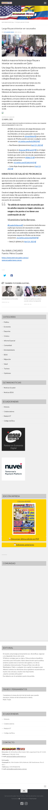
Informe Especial (8, 22)
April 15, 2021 (36, 145)
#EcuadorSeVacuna (14, 225)
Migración (7, 359)
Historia (6, 407)
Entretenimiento (9, 350)
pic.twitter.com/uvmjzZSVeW (27, 238)
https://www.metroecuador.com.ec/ (15, 258)
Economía (7, 327)
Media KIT (7, 416)
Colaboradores (9, 411)
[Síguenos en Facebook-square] (22, 803)
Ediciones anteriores (25, 545)
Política (6, 322)
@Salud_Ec (29, 157)
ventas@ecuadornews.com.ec (16, 769)
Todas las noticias (22, 22)
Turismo (7, 369)
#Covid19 (31, 150)
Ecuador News (9, 32)
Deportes (7, 331)
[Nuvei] (13, 480)
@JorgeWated (29, 136)
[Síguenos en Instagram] (26, 803)
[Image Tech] (13, 450)
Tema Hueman (32, 798)
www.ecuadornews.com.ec (12, 260)
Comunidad (8, 345)
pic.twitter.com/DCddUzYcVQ (24, 163)
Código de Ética (9, 421)
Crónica (6, 336)
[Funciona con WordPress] (19, 798)
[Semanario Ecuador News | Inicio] (8, 3)
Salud (6, 364)
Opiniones (7, 373)
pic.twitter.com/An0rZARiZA (28, 141)
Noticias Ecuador (10, 388)
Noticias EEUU (9, 392)
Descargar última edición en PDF (25, 539)
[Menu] (45, 3)
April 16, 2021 (29, 242)
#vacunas (22, 150)
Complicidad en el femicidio (10, 299)
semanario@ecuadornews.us (16, 756)
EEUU (6, 355)
